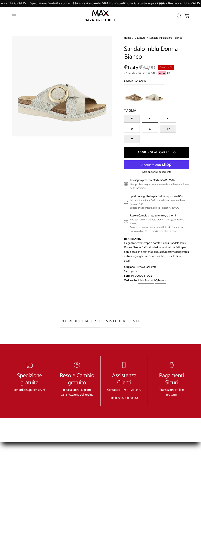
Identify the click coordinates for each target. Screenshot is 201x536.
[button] (178, 15)
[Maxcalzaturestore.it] (100, 15)
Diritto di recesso (121, 481)
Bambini (153, 494)
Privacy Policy (119, 474)
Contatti (79, 461)
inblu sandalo (146, 280)
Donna (152, 481)
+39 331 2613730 (131, 389)
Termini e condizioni (123, 461)
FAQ (76, 468)
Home (127, 38)
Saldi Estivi (154, 474)
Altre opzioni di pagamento (156, 172)
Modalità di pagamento (81, 477)
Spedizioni (80, 486)
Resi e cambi (119, 468)
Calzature (140, 38)
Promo (152, 500)
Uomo (152, 487)
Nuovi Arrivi (155, 461)
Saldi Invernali (156, 468)
